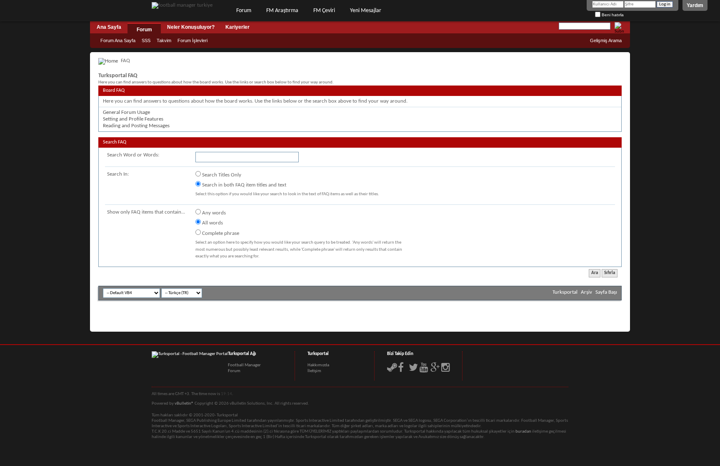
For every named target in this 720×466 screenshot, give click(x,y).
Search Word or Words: (133, 155)
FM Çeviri (324, 11)
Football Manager (244, 365)
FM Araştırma (282, 11)
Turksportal (565, 292)
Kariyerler (237, 27)
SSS (146, 40)
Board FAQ (114, 90)
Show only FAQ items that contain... (146, 212)
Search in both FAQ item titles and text (243, 185)
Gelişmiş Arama (606, 40)
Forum (243, 11)
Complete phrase (220, 233)
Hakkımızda (318, 365)
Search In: (118, 174)
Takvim (164, 40)
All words (212, 223)
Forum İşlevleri (193, 40)
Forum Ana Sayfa (117, 40)
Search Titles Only (221, 175)
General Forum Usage (126, 112)
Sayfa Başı (606, 292)
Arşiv (586, 292)
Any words (213, 213)
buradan (523, 431)
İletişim (314, 371)
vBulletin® (184, 403)
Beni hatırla (612, 15)
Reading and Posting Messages (136, 125)
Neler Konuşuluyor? (191, 27)
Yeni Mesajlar (365, 11)
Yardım (695, 5)
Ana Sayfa (109, 27)
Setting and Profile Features (133, 119)
